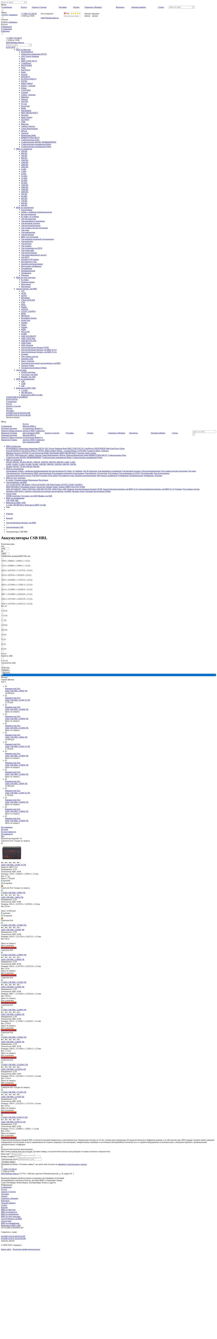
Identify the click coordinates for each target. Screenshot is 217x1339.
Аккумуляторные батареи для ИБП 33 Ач (39, 350)
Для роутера (26, 244)
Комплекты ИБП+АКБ (26, 388)
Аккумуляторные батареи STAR (35, 347)
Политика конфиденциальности (26, 1249)
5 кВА (23, 171)
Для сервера (26, 246)
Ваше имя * (6, 1154)
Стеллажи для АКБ (29, 374)
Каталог (4, 1207)
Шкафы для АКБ (28, 377)
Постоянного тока (29, 262)
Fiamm (24, 307)
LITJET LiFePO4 (28, 311)
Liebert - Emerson (28, 95)
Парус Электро (27, 361)
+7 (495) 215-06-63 (29, 14)
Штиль (24, 131)
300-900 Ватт (26, 393)
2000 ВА (24, 165)
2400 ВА (24, 192)
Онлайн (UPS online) (30, 259)
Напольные (26, 284)
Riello (23, 108)
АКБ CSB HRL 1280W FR (16, 691)
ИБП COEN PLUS (29, 61)
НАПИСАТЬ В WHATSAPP (18, 413)
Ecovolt (24, 74)
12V (23, 291)
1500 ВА (24, 162)
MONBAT (25, 316)
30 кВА (24, 183)
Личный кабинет (8, 1203)
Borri (23, 59)
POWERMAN (27, 52)
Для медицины (27, 235)
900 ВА (24, 205)
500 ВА (24, 151)
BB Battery (25, 298)
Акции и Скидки (13, 406)
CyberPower (26, 63)
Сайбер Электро (28, 126)
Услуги (9, 404)
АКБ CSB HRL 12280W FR (12, 1014)
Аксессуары (21, 370)
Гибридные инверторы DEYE (34, 54)
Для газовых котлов (29, 356)
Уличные (25, 275)
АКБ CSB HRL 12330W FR (16, 728)
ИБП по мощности (24, 149)
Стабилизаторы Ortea (30, 140)
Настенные (26, 286)
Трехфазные (26, 273)
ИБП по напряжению (25, 379)
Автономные (26, 210)
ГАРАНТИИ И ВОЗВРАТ (17, 397)
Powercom (25, 106)
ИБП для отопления (29, 237)
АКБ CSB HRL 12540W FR (16, 709)
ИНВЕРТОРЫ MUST (30, 138)
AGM (23, 293)
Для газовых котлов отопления (34, 228)
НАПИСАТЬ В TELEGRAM (18, 415)
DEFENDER (26, 65)
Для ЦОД (25, 257)
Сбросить (6, 672)
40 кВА (24, 196)
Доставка (10, 411)
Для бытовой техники (30, 223)
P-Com (24, 104)
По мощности (7, 834)
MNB (23, 314)
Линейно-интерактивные (32, 264)
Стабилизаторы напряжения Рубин (36, 147)
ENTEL (24, 81)
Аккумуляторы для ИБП (26, 289)
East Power (25, 70)
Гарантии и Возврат (9, 1198)
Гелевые (24, 354)
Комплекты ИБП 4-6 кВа (31, 395)
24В (22, 386)
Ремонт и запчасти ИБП (33, 429)
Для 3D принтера (28, 219)
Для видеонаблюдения (30, 226)
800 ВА (24, 158)
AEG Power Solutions (30, 56)
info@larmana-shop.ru (50, 18)
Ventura (24, 327)
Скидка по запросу (22, 841)
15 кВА (24, 178)
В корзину (7, 883)
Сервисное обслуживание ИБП (34, 432)
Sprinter (24, 323)
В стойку (25, 280)
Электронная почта (9, 1159)
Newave (24, 99)
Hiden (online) (27, 83)
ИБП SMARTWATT (29, 113)
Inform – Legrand (28, 86)
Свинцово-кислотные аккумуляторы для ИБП (41, 363)
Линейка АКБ (27, 359)
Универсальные (28, 282)
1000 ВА (24, 160)
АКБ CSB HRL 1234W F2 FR (17, 700)
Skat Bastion (26, 110)
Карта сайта (6, 1249)
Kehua (23, 88)
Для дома (25, 230)
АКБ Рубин (26, 343)
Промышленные (28, 271)
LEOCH (24, 309)
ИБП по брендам (23, 50)
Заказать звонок (13, 417)
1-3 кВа (24, 390)
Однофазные (26, 268)
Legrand (24, 92)
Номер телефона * (9, 1156)
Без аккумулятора (28, 214)
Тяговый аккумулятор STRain (33, 368)
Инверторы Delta (28, 135)
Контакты (5, 1201)
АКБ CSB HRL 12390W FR (16, 719)
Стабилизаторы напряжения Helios (36, 144)
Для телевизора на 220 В (31, 248)
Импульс (25, 124)
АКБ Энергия (27, 345)
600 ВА (24, 153)
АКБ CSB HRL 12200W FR (12, 1042)
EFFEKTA (25, 77)
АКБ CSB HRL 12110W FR (12, 1097)
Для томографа (27, 250)
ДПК (23, 122)
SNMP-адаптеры (28, 372)
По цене (4, 829)
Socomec (24, 115)
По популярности (8, 832)
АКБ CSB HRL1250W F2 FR (13, 1122)
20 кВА (24, 180)
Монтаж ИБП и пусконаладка (29, 427)
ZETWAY (25, 119)
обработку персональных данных (72, 1164)
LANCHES (26, 90)
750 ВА (24, 201)
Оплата (9, 408)
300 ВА (24, 194)
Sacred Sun (25, 320)
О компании (11, 402)
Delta (23, 68)
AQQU (24, 295)
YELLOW (25, 332)
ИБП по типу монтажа (25, 277)
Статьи (4, 1205)
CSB (23, 302)
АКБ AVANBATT (28, 336)
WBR (23, 329)
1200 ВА (24, 185)
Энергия (24, 133)
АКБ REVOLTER (28, 341)
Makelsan (25, 97)
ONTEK (24, 101)
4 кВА (23, 169)
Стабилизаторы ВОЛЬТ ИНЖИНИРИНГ (38, 142)
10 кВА (24, 176)
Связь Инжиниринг (29, 128)
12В (22, 381)
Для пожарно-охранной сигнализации (37, 239)
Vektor (23, 325)
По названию (6, 827)
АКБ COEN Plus (28, 338)
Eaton (23, 72)
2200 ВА (24, 189)
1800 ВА (24, 187)
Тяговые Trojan (27, 365)
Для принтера (27, 241)
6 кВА (23, 174)
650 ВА (24, 198)
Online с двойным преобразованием (36, 212)
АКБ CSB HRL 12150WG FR (13, 1069)
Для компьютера (28, 232)
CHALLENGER (28, 300)
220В (23, 383)
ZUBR (24, 334)
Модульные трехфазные (31, 266)
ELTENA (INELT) (28, 79)
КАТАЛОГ (10, 47)
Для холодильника (29, 253)
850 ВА (24, 203)
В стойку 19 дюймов (30, 216)
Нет (2, 836)
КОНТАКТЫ (11, 399)
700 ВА (24, 156)
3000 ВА (24, 167)
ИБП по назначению (25, 207)
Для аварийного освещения (33, 221)
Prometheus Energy (29, 318)
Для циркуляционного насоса (33, 255)
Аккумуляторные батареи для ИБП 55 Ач (39, 352)
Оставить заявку (8, 1162)
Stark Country (26, 117)
